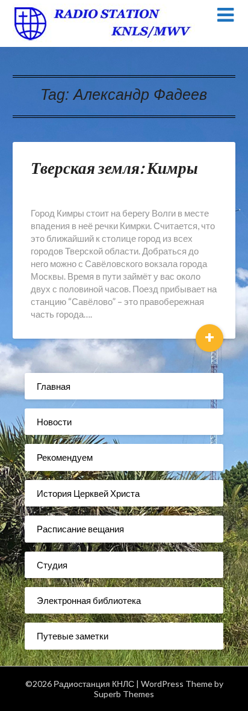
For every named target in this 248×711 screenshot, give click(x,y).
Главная (53, 386)
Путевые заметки (72, 635)
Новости (54, 421)
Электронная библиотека (89, 600)
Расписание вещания (80, 528)
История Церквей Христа (88, 493)
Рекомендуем (65, 457)
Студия (52, 564)
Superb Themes (124, 694)
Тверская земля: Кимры (114, 167)
